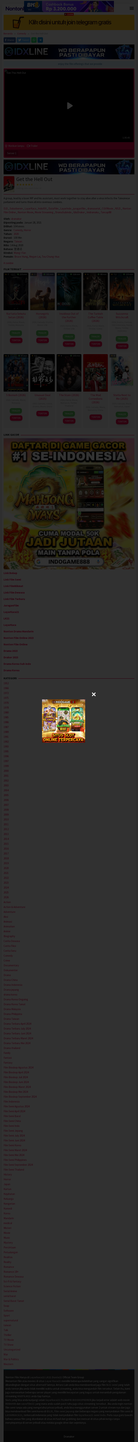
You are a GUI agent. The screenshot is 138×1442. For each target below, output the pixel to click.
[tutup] (94, 694)
